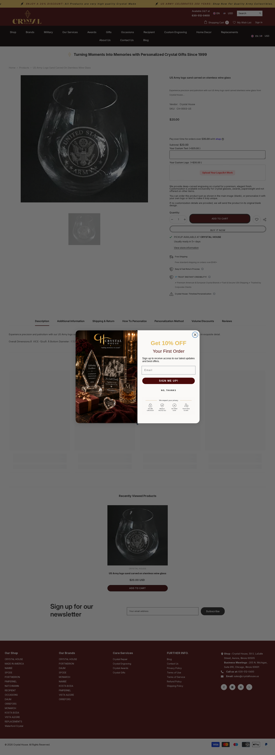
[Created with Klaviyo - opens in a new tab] (137, 424)
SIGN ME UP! (168, 380)
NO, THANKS (168, 390)
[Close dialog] (195, 335)
